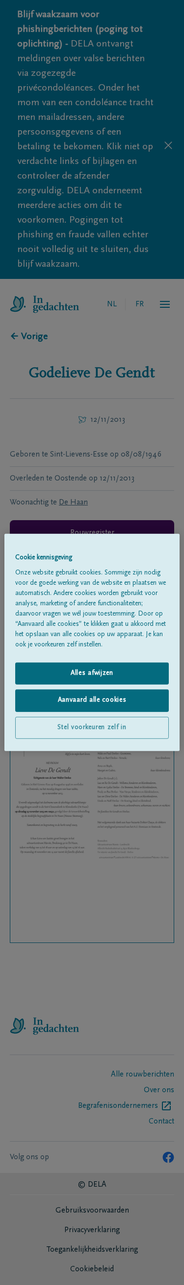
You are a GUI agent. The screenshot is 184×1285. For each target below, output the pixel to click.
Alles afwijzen (92, 672)
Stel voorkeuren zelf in (91, 727)
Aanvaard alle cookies (92, 700)
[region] (91, 642)
